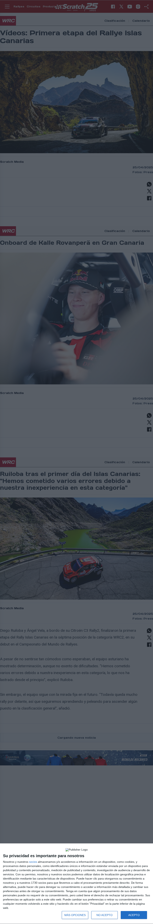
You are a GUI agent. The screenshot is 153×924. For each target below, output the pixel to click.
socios (33, 861)
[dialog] (76, 884)
